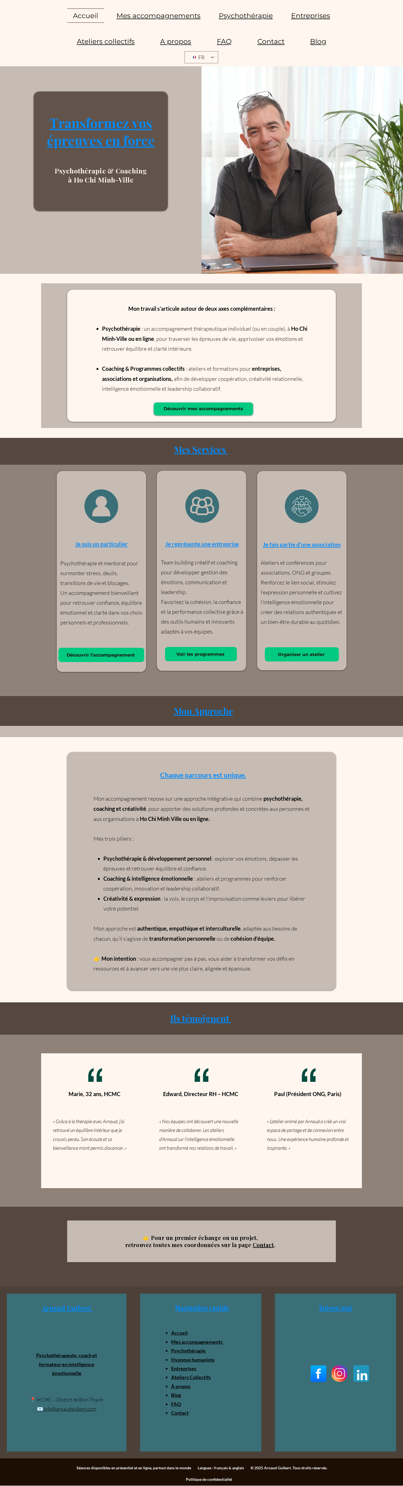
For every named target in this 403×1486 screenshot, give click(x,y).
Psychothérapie (188, 1351)
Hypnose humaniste (193, 1360)
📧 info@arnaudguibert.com (66, 1409)
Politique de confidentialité (209, 1479)
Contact (263, 1244)
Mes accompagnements (197, 1342)
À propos (181, 1386)
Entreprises (183, 1368)
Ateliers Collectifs (191, 1377)
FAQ (176, 1404)
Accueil (179, 1333)
